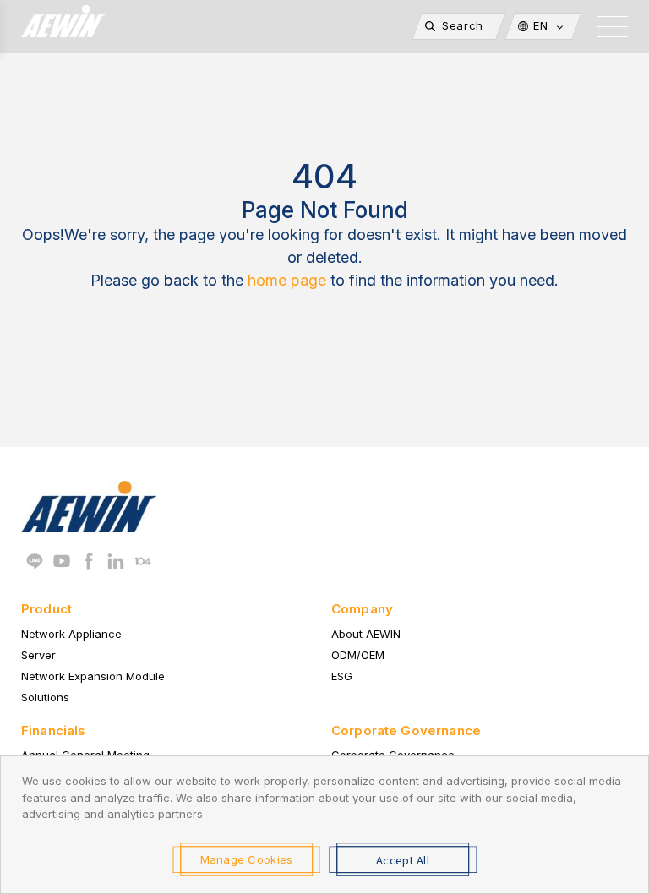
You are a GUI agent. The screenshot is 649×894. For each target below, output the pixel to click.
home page (287, 280)
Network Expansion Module (93, 676)
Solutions (45, 697)
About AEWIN (366, 634)
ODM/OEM (357, 655)
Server (38, 655)
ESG (341, 676)
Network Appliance (71, 634)
